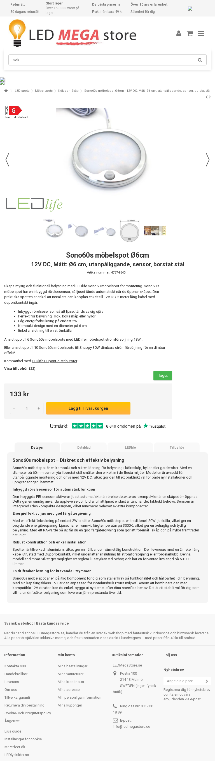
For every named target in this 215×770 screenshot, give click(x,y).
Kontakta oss (15, 666)
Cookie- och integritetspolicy (27, 713)
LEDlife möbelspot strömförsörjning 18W (107, 339)
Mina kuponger (70, 705)
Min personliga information (79, 697)
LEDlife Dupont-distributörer (54, 361)
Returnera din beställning (24, 705)
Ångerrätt (12, 721)
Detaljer (37, 447)
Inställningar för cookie (23, 739)
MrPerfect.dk (14, 747)
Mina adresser (69, 689)
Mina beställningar (72, 666)
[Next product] (210, 96)
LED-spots (22, 91)
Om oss (10, 689)
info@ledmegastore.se (131, 726)
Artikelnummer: (98, 272)
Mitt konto (66, 655)
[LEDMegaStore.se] (83, 33)
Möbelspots (44, 91)
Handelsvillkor (15, 674)
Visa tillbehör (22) (20, 368)
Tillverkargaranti (17, 697)
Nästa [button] (208, 159)
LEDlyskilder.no (16, 755)
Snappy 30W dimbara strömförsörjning (111, 347)
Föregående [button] (7, 159)
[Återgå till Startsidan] (6, 90)
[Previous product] (206, 96)
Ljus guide (12, 731)
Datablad (83, 447)
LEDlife (130, 447)
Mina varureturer (70, 674)
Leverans (11, 682)
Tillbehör (177, 447)
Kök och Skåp (68, 91)
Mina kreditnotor (71, 682)
